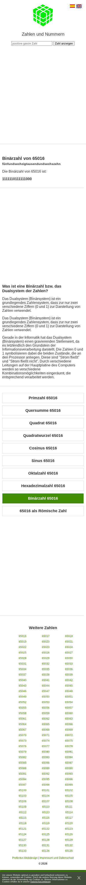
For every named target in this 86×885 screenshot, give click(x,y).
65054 (69, 702)
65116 (46, 817)
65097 (22, 784)
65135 (69, 850)
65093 (69, 773)
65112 (22, 812)
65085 (22, 762)
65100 (22, 790)
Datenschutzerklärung (40, 882)
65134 (46, 850)
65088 (22, 768)
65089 (46, 768)
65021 (69, 641)
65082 (22, 757)
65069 (69, 729)
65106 (22, 801)
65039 (69, 674)
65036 (69, 669)
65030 (69, 658)
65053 (46, 702)
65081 (69, 751)
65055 (22, 707)
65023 (46, 647)
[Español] (72, 6)
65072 (69, 735)
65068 (46, 729)
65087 (69, 762)
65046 (22, 691)
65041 (46, 680)
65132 (69, 845)
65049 (22, 696)
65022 (22, 647)
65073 (22, 740)
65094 (22, 779)
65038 (46, 674)
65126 (69, 834)
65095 (46, 779)
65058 (22, 713)
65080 (46, 751)
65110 (46, 806)
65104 (46, 795)
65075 (69, 740)
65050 (46, 696)
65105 (69, 795)
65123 (69, 828)
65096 (69, 779)
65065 (46, 724)
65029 (46, 658)
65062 (46, 718)
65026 (46, 652)
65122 (46, 828)
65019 (22, 641)
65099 (69, 784)
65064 (22, 724)
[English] (79, 6)
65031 (22, 663)
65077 (46, 746)
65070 (22, 735)
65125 (46, 834)
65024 (69, 647)
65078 (69, 746)
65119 (46, 823)
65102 (69, 790)
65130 (22, 845)
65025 (22, 652)
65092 (46, 773)
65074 (46, 740)
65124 (22, 834)
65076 (22, 746)
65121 (22, 828)
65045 (69, 685)
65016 (22, 636)
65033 (69, 663)
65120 (69, 823)
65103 (22, 795)
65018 (69, 636)
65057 (69, 707)
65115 (22, 817)
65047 (46, 691)
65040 (22, 680)
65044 (46, 685)
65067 (22, 729)
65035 (46, 669)
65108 (69, 801)
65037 (22, 674)
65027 (69, 652)
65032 (46, 663)
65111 (69, 806)
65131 (46, 845)
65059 (46, 713)
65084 (69, 757)
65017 (46, 636)
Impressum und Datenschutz (57, 857)
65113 (46, 812)
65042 (69, 680)
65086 (46, 762)
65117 (69, 817)
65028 (22, 658)
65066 (69, 724)
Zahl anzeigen (64, 43)
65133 (22, 850)
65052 (22, 702)
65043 (22, 685)
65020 (46, 641)
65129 (69, 839)
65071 (46, 735)
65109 (22, 806)
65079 (22, 751)
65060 (69, 713)
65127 (22, 839)
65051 (69, 696)
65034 (22, 669)
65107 (46, 801)
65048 (69, 691)
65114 (69, 812)
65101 (46, 790)
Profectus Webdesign (25, 857)
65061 (22, 718)
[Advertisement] (43, 94)
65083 (46, 757)
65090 (69, 768)
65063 (69, 718)
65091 (22, 773)
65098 (46, 784)
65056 (46, 707)
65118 (22, 823)
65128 (46, 839)
